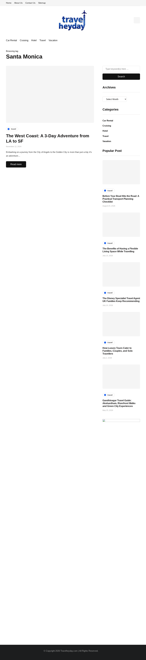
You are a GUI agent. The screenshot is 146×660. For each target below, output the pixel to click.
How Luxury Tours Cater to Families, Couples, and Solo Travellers (118, 351)
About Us (18, 3)
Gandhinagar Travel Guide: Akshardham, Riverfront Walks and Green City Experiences (119, 403)
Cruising (24, 40)
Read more (16, 164)
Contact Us (30, 3)
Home (8, 3)
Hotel (34, 40)
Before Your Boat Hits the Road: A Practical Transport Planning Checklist (121, 199)
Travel (42, 40)
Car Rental (11, 40)
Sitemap (42, 3)
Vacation (53, 40)
